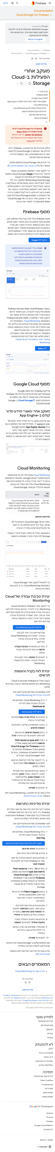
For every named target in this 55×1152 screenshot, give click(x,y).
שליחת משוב (41, 64)
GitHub (50, 1037)
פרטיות (43, 1140)
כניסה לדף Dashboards (32, 712)
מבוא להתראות (43, 954)
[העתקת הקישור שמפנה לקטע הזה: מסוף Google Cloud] (10, 384)
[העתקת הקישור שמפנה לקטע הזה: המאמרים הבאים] (16, 964)
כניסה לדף (39, 240)
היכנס (5, 3)
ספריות (50, 1033)
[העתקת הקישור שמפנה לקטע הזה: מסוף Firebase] (20, 212)
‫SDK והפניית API (47, 1025)
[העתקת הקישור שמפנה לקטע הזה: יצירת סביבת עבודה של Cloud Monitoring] (30, 600)
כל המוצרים (48, 1129)
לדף (42, 348)
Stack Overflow (46, 1080)
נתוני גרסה (49, 1088)
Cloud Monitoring (32, 321)
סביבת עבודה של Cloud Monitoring (32, 695)
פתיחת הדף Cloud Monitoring (29, 627)
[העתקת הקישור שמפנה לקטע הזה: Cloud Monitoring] (14, 468)
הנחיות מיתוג (48, 1092)
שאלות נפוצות (47, 1097)
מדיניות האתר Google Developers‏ (35, 1000)
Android (49, 1113)
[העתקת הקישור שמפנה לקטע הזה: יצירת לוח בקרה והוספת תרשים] (36, 675)
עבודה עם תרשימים (33, 796)
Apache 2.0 (18, 998)
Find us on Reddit (46, 1053)
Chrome (49, 1117)
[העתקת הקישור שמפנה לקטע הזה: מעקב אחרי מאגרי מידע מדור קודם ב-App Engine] (17, 415)
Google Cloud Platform (43, 1125)
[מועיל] (36, 59)
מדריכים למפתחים (45, 1021)
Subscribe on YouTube (44, 1061)
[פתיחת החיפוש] (17, 3)
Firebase (46, 50)
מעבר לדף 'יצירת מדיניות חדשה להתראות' (23, 843)
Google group (47, 1084)
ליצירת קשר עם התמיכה (43, 1076)
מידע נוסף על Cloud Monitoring (30, 971)
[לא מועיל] (32, 59)
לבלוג (51, 1049)
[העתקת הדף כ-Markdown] (21, 83)
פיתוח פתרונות (16, 53)
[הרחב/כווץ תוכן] (38, 91)
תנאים (50, 1140)
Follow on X (48, 1057)
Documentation (43, 10)
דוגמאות (49, 1029)
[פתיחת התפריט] (49, 3)
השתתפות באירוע (46, 1065)
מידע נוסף (31, 141)
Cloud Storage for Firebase (32, 15)
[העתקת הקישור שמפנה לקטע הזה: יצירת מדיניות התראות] (13, 803)
